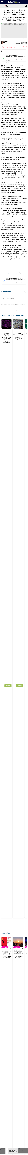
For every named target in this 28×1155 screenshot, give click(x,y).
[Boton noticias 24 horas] (6, 6)
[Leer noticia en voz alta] (2, 47)
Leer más (8, 685)
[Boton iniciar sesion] (26, 6)
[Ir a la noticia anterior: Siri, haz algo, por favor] (3, 1151)
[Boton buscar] (2, 6)
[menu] (2, 2)
